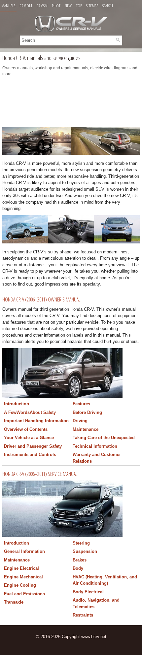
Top (79, 6)
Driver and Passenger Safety (33, 446)
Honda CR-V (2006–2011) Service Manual (39, 474)
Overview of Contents (26, 429)
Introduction (16, 403)
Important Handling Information (36, 420)
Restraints (83, 615)
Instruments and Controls (30, 454)
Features (81, 403)
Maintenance (85, 429)
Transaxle (13, 602)
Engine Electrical (21, 568)
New (68, 6)
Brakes (80, 559)
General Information (24, 551)
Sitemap (92, 6)
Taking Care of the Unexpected (104, 437)
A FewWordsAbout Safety (30, 412)
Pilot (56, 6)
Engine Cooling (20, 585)
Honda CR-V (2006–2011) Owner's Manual (41, 299)
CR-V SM (42, 6)
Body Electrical (88, 591)
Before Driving (87, 412)
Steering (81, 543)
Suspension (85, 551)
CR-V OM (25, 6)
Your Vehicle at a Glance (29, 437)
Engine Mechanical (23, 576)
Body (78, 568)
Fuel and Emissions (24, 593)
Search (107, 6)
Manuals (8, 6)
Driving (80, 420)
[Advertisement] (71, 103)
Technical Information (95, 446)
